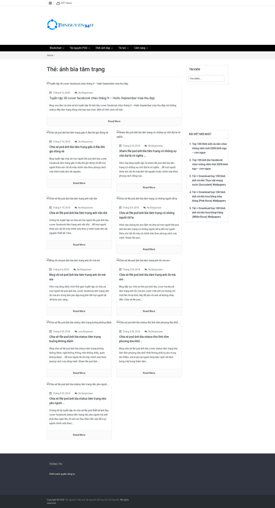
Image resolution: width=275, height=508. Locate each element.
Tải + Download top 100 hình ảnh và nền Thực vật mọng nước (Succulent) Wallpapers (209, 180)
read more (114, 121)
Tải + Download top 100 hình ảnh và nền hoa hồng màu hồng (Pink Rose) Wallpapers (209, 196)
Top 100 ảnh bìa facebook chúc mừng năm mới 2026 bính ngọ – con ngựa (210, 164)
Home (50, 55)
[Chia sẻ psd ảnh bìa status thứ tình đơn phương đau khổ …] (148, 322)
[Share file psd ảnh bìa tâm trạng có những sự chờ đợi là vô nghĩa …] (149, 134)
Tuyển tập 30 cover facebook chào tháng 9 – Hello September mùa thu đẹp (102, 98)
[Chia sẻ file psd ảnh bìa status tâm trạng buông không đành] (79, 322)
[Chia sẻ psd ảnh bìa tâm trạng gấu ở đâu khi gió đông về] (77, 132)
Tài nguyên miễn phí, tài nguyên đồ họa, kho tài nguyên (92, 499)
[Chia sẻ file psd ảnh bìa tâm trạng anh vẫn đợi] (72, 198)
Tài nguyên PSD (78, 47)
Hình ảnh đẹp (103, 47)
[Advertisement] (168, 18)
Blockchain (56, 47)
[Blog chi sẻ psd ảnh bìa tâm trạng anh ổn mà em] (73, 260)
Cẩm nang (139, 47)
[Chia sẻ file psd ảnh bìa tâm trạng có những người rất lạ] (147, 198)
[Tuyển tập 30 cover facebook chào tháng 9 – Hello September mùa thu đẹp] (87, 83)
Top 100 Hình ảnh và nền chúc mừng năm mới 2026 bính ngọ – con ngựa (209, 148)
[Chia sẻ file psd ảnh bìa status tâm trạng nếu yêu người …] (78, 384)
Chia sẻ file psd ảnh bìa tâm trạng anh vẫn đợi (78, 212)
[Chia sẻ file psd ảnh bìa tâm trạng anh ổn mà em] (143, 260)
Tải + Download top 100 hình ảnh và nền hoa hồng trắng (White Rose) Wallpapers (208, 212)
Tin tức (122, 47)
